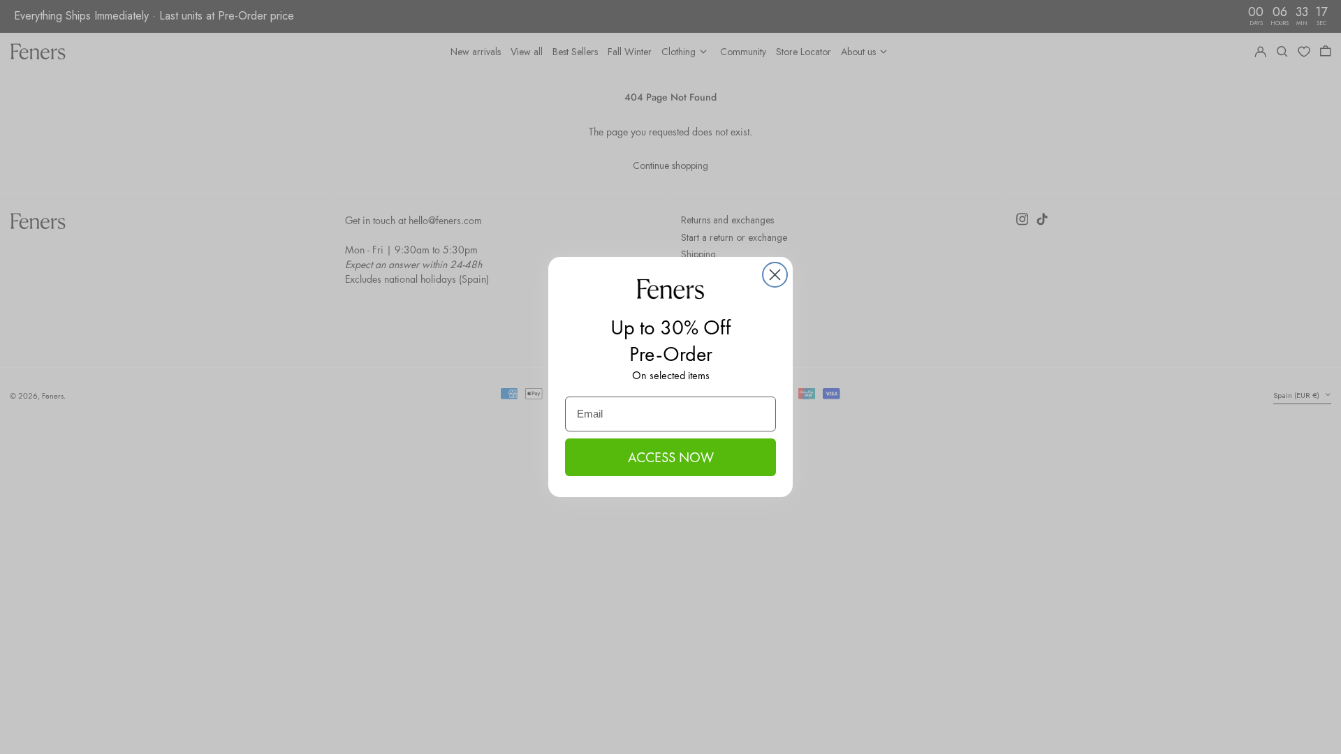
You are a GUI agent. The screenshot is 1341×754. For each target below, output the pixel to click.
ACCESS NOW (671, 457)
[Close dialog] (775, 275)
